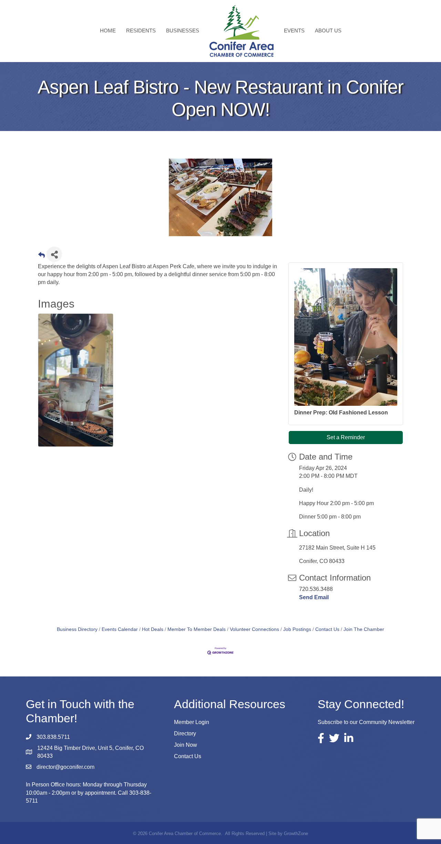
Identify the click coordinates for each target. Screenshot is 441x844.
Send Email (314, 597)
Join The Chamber (363, 629)
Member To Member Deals (196, 629)
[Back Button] (41, 256)
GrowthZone (296, 833)
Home (108, 30)
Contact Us (327, 629)
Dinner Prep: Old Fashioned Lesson (341, 412)
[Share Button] (54, 254)
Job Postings (297, 629)
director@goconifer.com (65, 767)
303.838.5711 (53, 737)
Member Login (191, 722)
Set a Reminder (346, 437)
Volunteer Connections (254, 629)
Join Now (185, 745)
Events (294, 30)
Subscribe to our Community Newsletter (366, 722)
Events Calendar (120, 629)
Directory (185, 733)
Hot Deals (152, 629)
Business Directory (77, 629)
